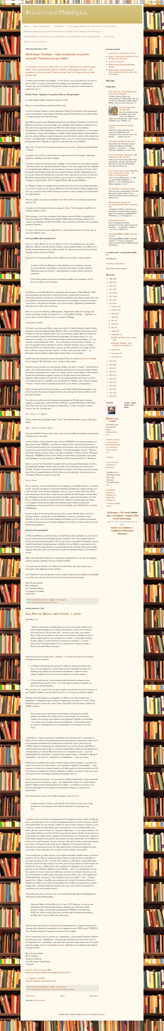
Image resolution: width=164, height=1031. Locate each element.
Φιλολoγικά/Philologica (56, 12)
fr (57, 602)
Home (26, 26)
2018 (111, 368)
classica (48, 989)
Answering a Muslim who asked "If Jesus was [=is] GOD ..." (93, 26)
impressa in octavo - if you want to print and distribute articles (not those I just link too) (113, 445)
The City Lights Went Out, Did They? (127, 108)
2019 (111, 371)
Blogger (102, 1014)
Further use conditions (121, 527)
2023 (111, 385)
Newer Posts (30, 996)
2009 (111, 282)
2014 (111, 300)
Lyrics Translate (90, 358)
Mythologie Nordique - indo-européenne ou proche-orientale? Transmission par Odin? (58, 56)
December (115, 356)
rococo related (58, 989)
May (113, 320)
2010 (111, 286)
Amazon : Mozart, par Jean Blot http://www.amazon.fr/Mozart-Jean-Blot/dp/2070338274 (48, 971)
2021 (111, 378)
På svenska (125, 512)
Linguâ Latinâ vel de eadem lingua (126, 517)
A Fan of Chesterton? (116, 61)
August (114, 331)
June (113, 324)
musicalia (109, 457)
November (115, 353)
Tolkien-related (69, 989)
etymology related (50, 602)
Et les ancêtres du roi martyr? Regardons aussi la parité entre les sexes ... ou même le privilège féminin (123, 172)
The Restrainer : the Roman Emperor (122, 188)
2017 (111, 364)
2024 (111, 389)
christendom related (38, 989)
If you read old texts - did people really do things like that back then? (123, 156)
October (114, 349)
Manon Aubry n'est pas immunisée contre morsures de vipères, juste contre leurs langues (123, 72)
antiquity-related (37, 602)
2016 (111, 361)
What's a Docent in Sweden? (35, 41)
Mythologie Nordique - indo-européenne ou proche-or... (121, 344)
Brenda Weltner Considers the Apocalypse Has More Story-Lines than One (123, 204)
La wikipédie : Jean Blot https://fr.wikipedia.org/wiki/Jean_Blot (41, 979)
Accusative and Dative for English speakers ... (121, 126)
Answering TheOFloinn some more (121, 141)
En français (112, 512)
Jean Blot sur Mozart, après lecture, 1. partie (53, 613)
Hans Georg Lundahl (113, 419)
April (113, 317)
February (114, 310)
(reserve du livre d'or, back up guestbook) (112, 464)
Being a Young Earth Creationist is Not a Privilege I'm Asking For (123, 57)
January (114, 306)
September (115, 334)
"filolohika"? (59, 26)
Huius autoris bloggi (41, 26)
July (113, 327)
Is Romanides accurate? (117, 220)
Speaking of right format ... (116, 263)
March (113, 313)
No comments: (61, 600)
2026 (111, 396)
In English (117, 515)
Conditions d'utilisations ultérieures (122, 532)
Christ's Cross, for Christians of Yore (122, 53)
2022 (111, 382)
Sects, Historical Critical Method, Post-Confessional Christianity (123, 92)
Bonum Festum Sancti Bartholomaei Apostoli (122, 65)
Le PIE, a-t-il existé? (61, 66)
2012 (111, 293)
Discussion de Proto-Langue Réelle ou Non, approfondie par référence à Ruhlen (61, 68)
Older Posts (94, 996)
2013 (111, 296)
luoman (86, 1014)
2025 (111, 392)
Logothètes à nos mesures (38, 66)
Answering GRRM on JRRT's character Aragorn (123, 235)
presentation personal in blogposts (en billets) (111, 494)
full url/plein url (110, 498)
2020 (111, 375)
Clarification (110, 36)
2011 (111, 289)
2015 (111, 303)
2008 (111, 279)
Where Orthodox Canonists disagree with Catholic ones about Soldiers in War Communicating (62, 36)
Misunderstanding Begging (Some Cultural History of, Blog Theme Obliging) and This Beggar (62, 31)
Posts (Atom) (40, 1000)
